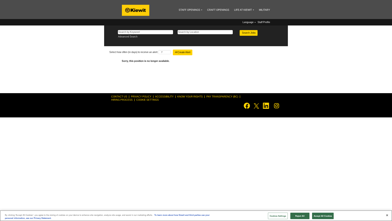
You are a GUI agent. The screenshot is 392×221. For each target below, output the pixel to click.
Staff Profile (264, 22)
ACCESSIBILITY (164, 96)
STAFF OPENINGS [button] (190, 10)
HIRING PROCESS (122, 100)
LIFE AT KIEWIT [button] (243, 10)
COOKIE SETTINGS (147, 100)
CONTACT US (119, 96)
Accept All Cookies (323, 215)
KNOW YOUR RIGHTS (190, 96)
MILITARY (264, 10)
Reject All (299, 215)
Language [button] (248, 22)
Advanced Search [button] (128, 36)
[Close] (387, 215)
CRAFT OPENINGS (218, 10)
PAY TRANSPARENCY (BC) (222, 96)
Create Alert (183, 52)
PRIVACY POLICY (141, 96)
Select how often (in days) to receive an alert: (133, 52)
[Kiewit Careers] (135, 10)
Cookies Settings (278, 215)
